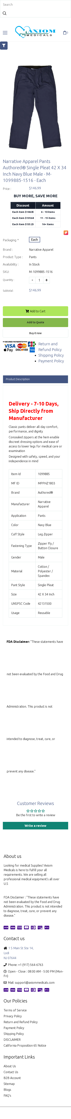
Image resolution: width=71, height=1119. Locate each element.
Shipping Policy (51, 355)
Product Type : (13, 257)
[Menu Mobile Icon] (5, 33)
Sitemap (9, 1083)
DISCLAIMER (12, 1039)
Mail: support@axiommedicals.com (31, 982)
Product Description (18, 379)
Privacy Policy (13, 1016)
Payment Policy (51, 361)
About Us (10, 1066)
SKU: (6, 271)
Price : (7, 188)
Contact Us (11, 1072)
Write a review (35, 825)
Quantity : (8, 279)
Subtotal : (8, 290)
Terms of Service (15, 1010)
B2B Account (12, 1078)
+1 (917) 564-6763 (30, 964)
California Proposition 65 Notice (25, 1045)
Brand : (8, 249)
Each (34, 239)
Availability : (11, 264)
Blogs (7, 1089)
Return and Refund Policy (21, 1022)
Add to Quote (35, 322)
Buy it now (35, 333)
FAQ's (7, 1095)
